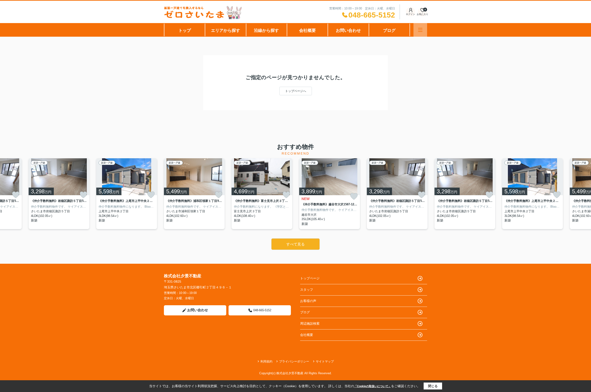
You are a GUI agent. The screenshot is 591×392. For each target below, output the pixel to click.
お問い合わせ (348, 30)
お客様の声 (308, 301)
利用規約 (266, 361)
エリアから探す (225, 30)
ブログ (389, 30)
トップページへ (295, 91)
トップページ (310, 278)
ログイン (410, 14)
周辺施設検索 (310, 323)
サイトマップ (325, 361)
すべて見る (295, 244)
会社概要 (307, 30)
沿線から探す (266, 30)
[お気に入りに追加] (15, 194)
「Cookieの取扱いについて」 (372, 386)
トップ (184, 30)
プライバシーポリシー (294, 361)
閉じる (433, 386)
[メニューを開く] (420, 29)
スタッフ (306, 289)
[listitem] (194, 193)
